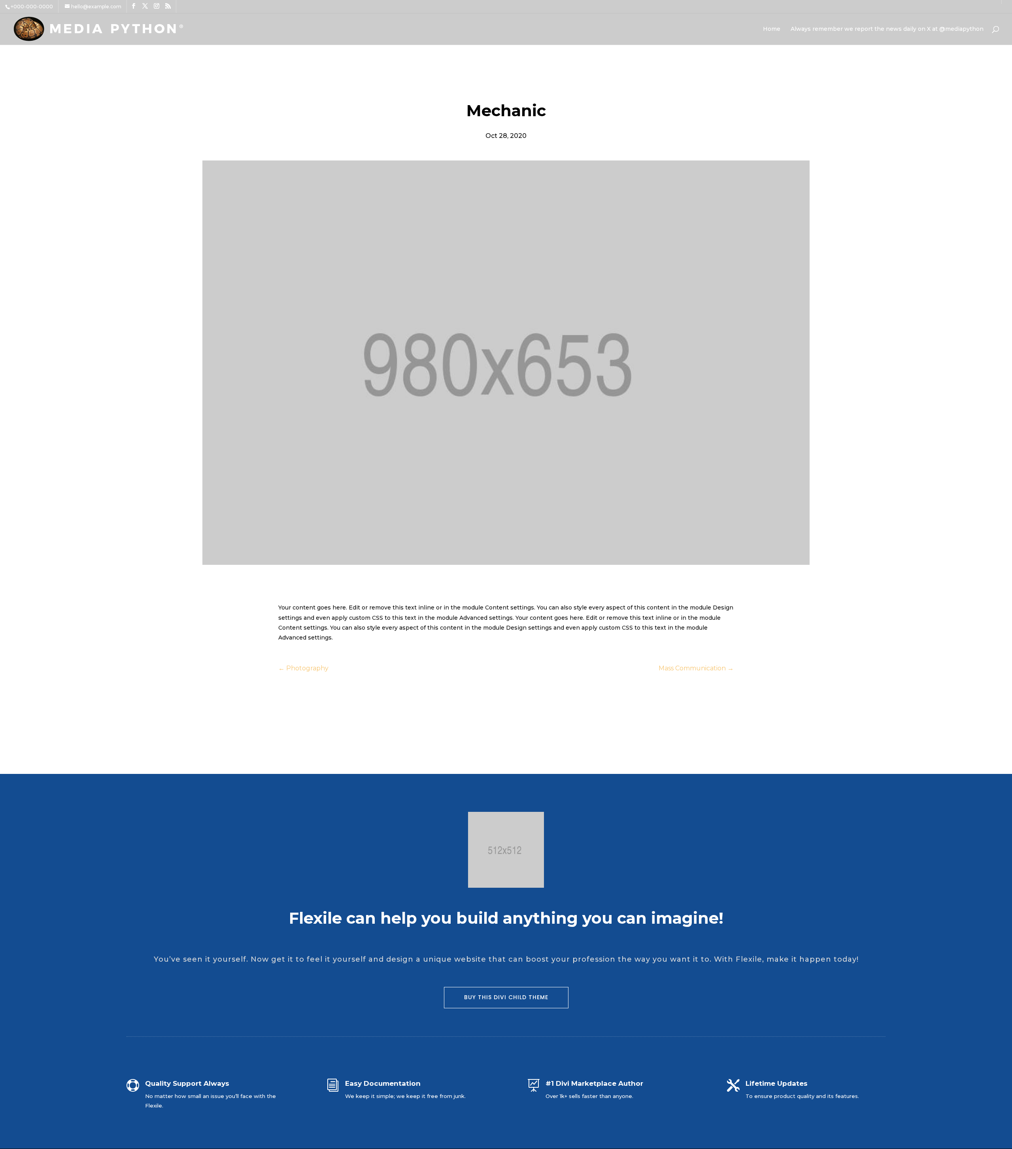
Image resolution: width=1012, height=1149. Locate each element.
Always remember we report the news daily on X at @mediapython (887, 29)
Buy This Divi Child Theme (506, 997)
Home (771, 29)
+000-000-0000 (32, 6)
